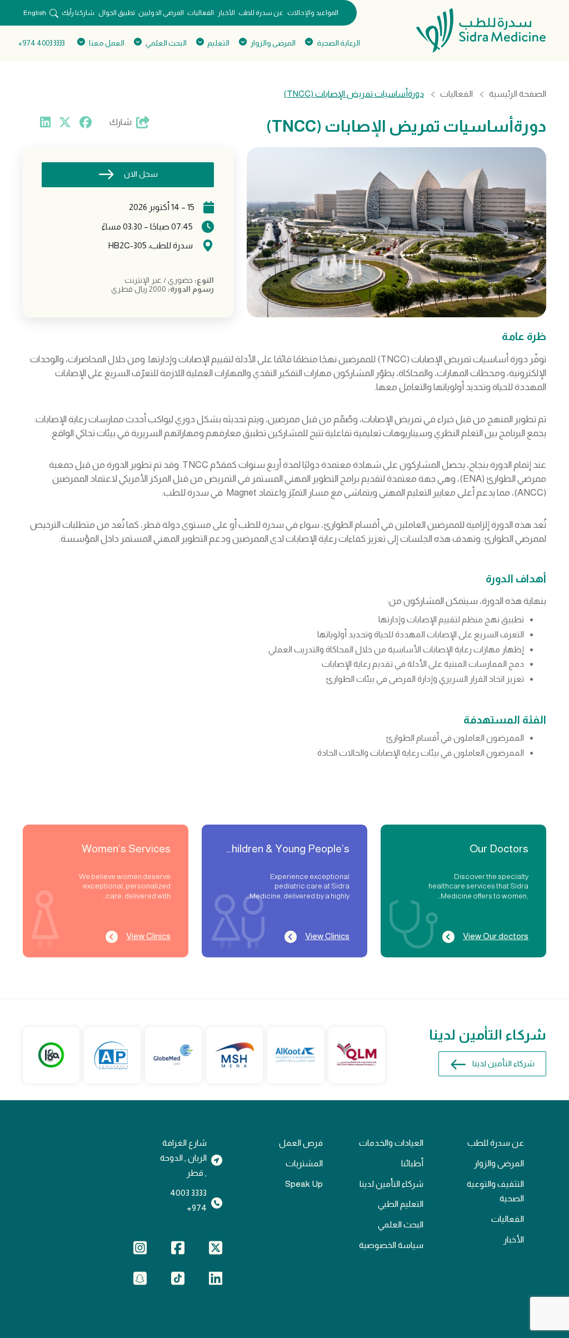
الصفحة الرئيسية (517, 93)
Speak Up (304, 1184)
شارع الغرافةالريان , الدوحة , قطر (183, 1157)
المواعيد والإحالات (312, 13)
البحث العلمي (400, 1224)
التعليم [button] (218, 43)
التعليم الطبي (400, 1204)
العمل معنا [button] (106, 43)
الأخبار (226, 13)
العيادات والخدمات (391, 1142)
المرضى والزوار (499, 1163)
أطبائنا (412, 1163)
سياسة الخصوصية (391, 1245)
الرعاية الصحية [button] (338, 43)
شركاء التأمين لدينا (503, 1063)
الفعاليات (200, 13)
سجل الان (141, 173)
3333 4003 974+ (41, 43)
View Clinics (327, 936)
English (34, 13)
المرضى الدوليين (161, 13)
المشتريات (304, 1163)
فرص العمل (301, 1142)
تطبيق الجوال (116, 13)
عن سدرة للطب (260, 13)
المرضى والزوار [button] (273, 43)
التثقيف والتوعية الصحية (495, 1191)
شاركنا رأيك (78, 13)
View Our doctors (495, 936)
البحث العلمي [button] (166, 43)
